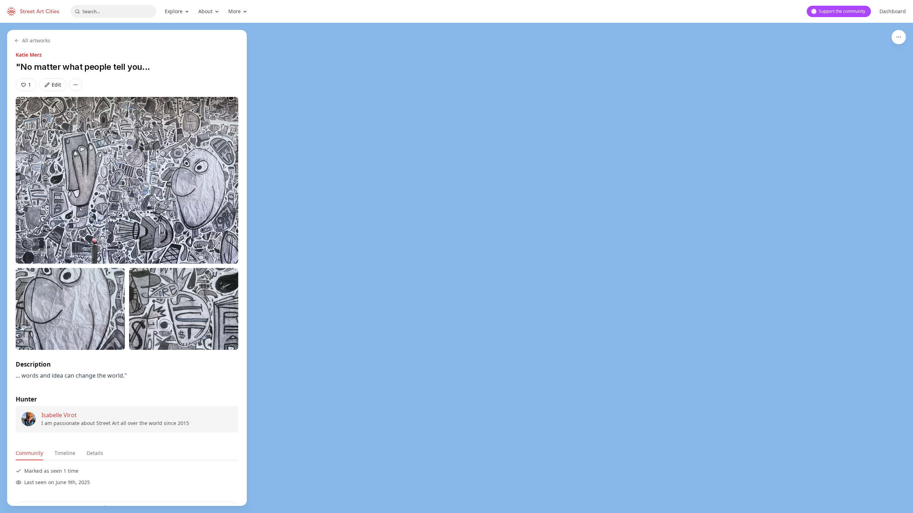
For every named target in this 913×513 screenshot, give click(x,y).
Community (29, 453)
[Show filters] (899, 37)
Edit (56, 84)
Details (95, 453)
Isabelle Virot (59, 415)
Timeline (65, 453)
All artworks (36, 40)
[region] (456, 268)
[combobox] (113, 11)
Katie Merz (29, 54)
